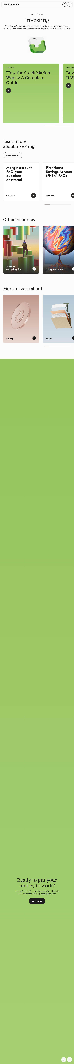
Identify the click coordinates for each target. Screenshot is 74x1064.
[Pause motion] (69, 1059)
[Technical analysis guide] (21, 250)
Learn (33, 14)
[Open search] (64, 4)
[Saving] (21, 319)
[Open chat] (63, 1059)
